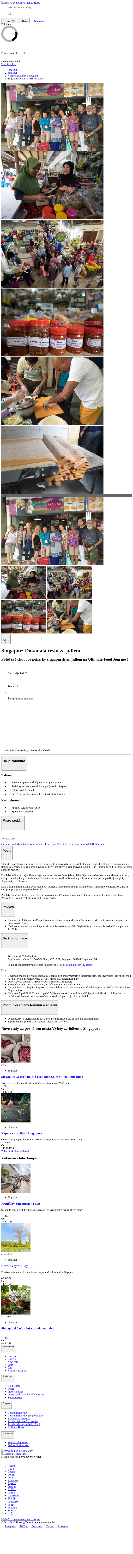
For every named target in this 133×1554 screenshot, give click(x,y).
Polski (11, 1504)
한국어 (12, 1489)
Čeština (11, 1471)
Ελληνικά (13, 1480)
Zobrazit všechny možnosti (15, 1151)
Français (12, 1486)
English (12, 1466)
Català (11, 1468)
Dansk (11, 1474)
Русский (12, 1507)
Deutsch (12, 1477)
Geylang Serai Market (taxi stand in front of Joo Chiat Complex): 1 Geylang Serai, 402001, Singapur (53, 844)
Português (13, 1501)
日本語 (12, 1498)
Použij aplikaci (8, 64)
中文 (10, 1513)
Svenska (12, 1510)
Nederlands (13, 1495)
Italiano (11, 1492)
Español (12, 1483)
